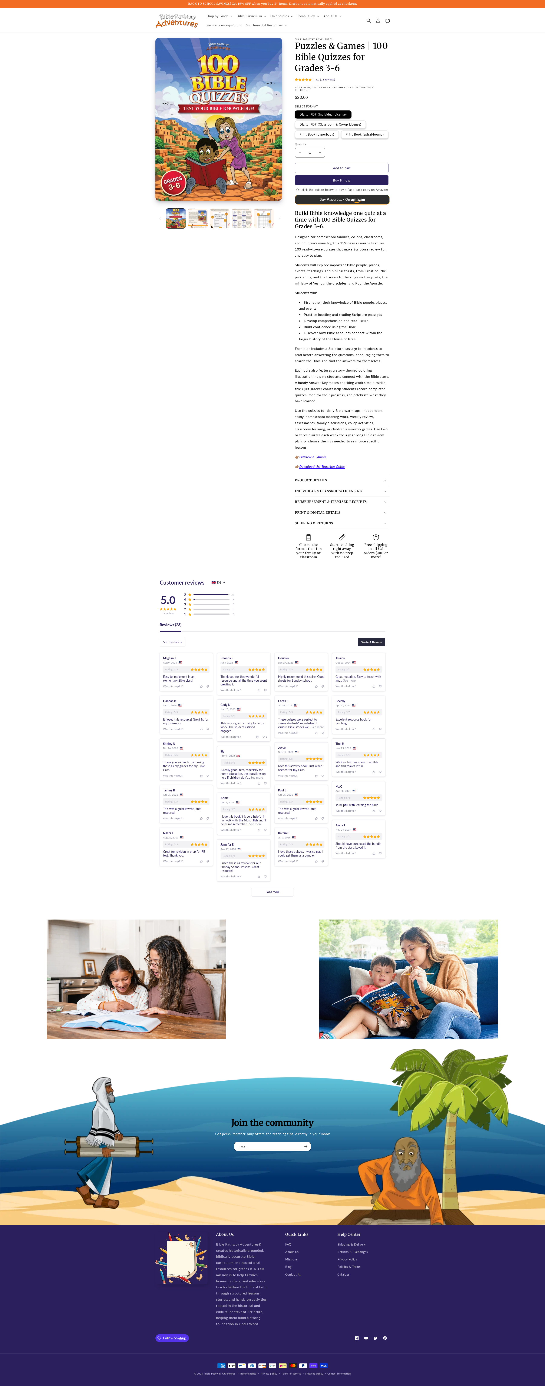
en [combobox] (219, 582)
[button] (219, 16)
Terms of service (291, 1373)
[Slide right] (279, 218)
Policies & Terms (349, 1267)
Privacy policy (269, 1373)
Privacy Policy (347, 1259)
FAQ (288, 1244)
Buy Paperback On (335, 199)
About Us (292, 1252)
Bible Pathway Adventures (219, 1373)
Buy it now (341, 180)
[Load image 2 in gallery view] (198, 218)
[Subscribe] (306, 1146)
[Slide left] (160, 218)
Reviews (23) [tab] (170, 625)
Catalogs (343, 1274)
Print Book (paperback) (317, 134)
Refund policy (248, 1373)
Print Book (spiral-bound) (365, 134)
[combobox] (172, 642)
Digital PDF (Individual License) (323, 114)
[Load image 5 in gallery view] (264, 218)
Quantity (300, 144)
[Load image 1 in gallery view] (176, 218)
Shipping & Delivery (351, 1244)
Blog (288, 1267)
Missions (291, 1259)
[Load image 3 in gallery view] (220, 218)
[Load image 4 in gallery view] (242, 218)
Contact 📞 (293, 1274)
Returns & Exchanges (352, 1252)
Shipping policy (314, 1373)
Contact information (339, 1373)
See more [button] (349, 680)
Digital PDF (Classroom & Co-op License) (330, 124)
